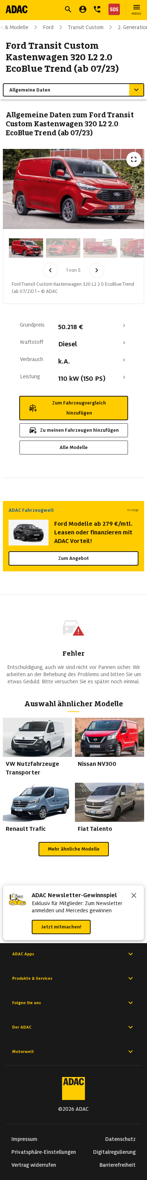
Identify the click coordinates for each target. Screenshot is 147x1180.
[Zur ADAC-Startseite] (16, 9)
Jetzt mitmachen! (61, 927)
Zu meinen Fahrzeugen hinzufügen (79, 430)
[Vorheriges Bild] (50, 270)
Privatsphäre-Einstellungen (43, 1152)
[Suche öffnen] (68, 9)
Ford (48, 27)
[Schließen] (134, 896)
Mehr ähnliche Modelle (74, 849)
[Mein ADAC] (82, 9)
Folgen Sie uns (26, 1002)
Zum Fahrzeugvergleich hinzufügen (79, 408)
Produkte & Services (32, 978)
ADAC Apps (23, 953)
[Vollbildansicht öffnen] (133, 159)
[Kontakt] (97, 9)
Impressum (24, 1139)
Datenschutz (120, 1139)
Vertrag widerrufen (33, 1165)
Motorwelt (23, 1051)
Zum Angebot (73, 558)
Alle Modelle (74, 447)
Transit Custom (85, 27)
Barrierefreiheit (118, 1165)
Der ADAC (21, 1027)
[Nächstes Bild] (96, 270)
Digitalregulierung (114, 1152)
